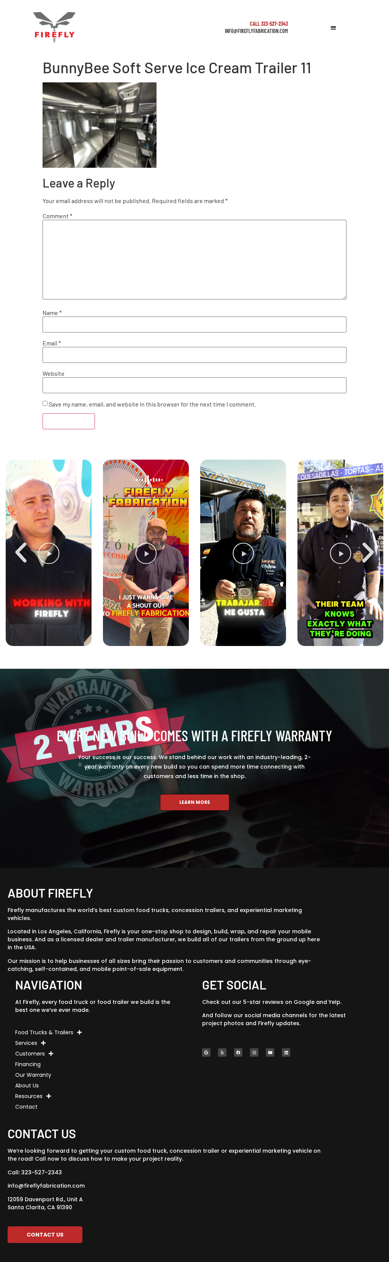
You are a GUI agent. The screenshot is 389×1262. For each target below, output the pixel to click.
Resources (29, 1096)
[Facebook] (238, 1052)
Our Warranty (33, 1075)
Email (52, 343)
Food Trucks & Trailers (44, 1032)
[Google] (206, 1052)
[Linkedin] (286, 1052)
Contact (26, 1107)
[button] (333, 27)
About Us (27, 1085)
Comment (57, 216)
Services (26, 1043)
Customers (30, 1053)
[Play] (49, 553)
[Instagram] (254, 1052)
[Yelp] (222, 1052)
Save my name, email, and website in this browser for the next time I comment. (152, 404)
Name (52, 313)
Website (54, 373)
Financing (28, 1064)
